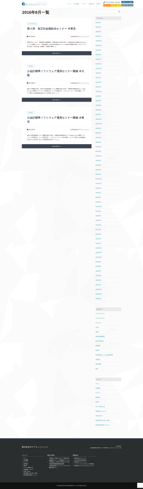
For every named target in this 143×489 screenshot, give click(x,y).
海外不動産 (98, 364)
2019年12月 (98, 178)
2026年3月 (98, 27)
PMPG (98, 3)
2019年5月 (98, 192)
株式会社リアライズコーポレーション (84, 465)
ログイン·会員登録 (116, 5)
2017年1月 (98, 243)
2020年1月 (98, 174)
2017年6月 (98, 229)
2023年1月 (98, 114)
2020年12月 (98, 155)
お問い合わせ (107, 5)
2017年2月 (98, 238)
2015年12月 (98, 289)
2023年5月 (98, 105)
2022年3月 (98, 142)
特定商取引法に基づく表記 (102, 420)
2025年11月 (98, 40)
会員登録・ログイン (100, 411)
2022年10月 (98, 123)
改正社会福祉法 (99, 341)
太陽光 (97, 331)
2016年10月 (98, 257)
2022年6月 (98, 128)
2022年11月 (98, 119)
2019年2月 (98, 197)
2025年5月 (98, 50)
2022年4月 (98, 137)
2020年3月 (98, 169)
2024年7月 (98, 77)
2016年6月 (98, 275)
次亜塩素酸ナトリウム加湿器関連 (104, 354)
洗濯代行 (97, 359)
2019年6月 (98, 188)
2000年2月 (98, 298)
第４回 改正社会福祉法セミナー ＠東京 (51, 28)
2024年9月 (98, 73)
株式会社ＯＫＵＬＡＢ (80, 458)
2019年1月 (98, 201)
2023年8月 (98, 96)
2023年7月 (98, 100)
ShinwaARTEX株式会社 (80, 460)
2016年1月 (98, 284)
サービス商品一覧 (100, 406)
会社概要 (76, 3)
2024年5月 (98, 86)
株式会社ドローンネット (80, 462)
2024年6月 (98, 82)
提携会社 (91, 3)
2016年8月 (98, 266)
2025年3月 (98, 54)
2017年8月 (98, 225)
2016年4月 (98, 280)
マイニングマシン (100, 318)
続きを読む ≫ (57, 53)
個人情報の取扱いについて (102, 425)
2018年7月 (98, 211)
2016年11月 (98, 252)
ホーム (69, 3)
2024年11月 (98, 68)
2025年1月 (98, 59)
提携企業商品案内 (100, 336)
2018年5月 (98, 215)
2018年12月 (98, 206)
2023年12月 (98, 91)
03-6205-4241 (112, 2)
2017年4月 (98, 234)
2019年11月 (98, 183)
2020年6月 (98, 160)
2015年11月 (98, 294)
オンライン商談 (128, 2)
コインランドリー (100, 313)
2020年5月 (98, 165)
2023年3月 (98, 109)
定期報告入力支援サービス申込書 (127, 5)
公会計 (97, 327)
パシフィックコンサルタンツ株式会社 (84, 463)
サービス (84, 3)
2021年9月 (98, 151)
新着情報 (97, 345)
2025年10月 (98, 45)
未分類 (97, 350)
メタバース (98, 322)
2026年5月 (98, 22)
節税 (96, 368)
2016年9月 (98, 261)
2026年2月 (98, 31)
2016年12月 (98, 248)
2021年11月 (98, 146)
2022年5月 (98, 132)
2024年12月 (98, 63)
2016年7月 (98, 271)
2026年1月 (98, 36)
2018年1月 (98, 220)
